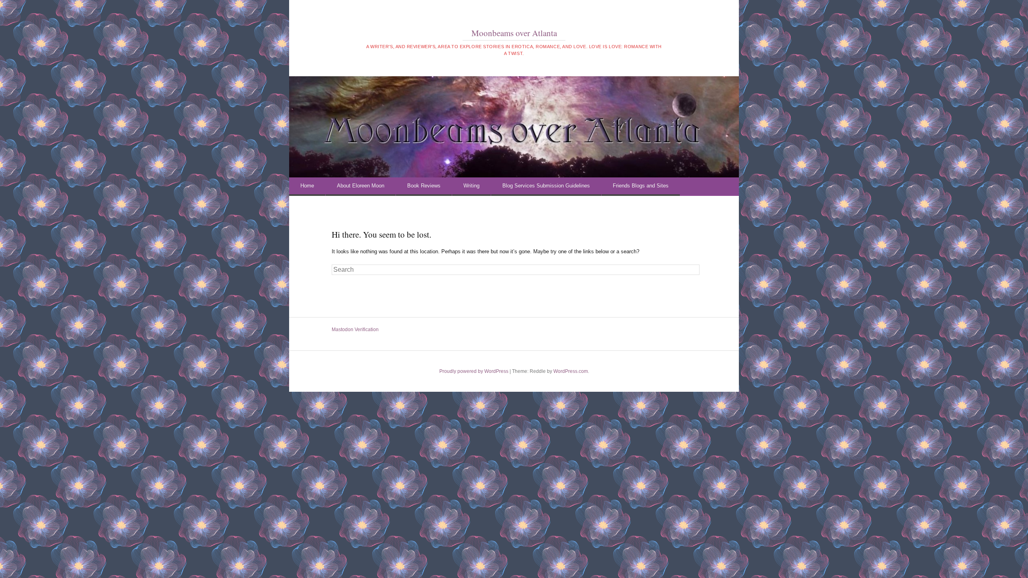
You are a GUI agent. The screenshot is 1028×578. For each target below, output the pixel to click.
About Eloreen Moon (360, 186)
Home (307, 186)
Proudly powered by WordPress (473, 371)
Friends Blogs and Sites (641, 186)
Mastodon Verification (355, 329)
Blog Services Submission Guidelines (546, 186)
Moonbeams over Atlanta (514, 33)
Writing (471, 186)
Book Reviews (424, 186)
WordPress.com (570, 371)
